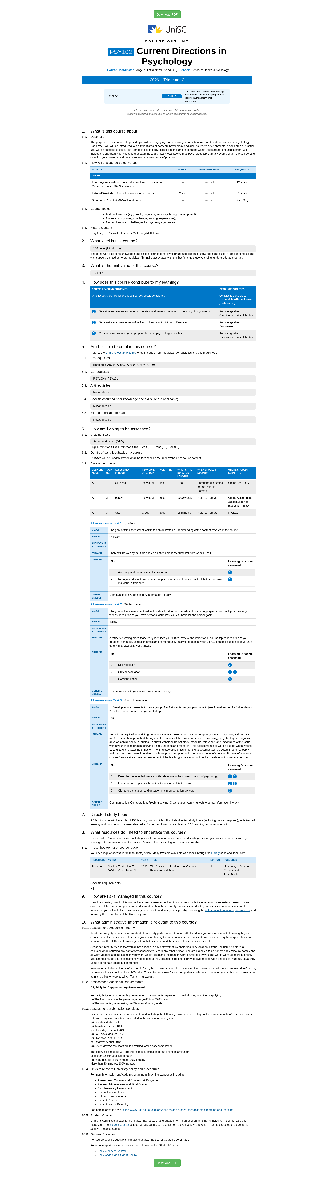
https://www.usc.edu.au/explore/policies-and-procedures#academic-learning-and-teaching (178, 1109)
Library (215, 853)
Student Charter (119, 1124)
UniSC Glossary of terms (120, 352)
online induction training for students (227, 910)
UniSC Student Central (111, 1151)
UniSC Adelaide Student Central (117, 1155)
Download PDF (167, 14)
